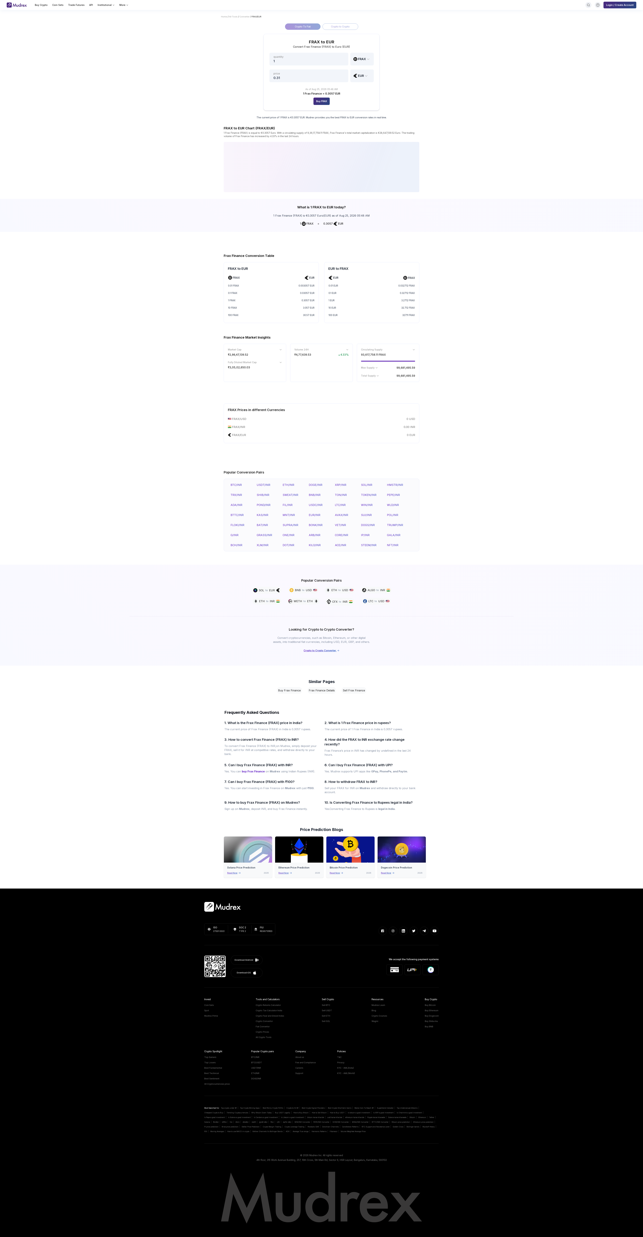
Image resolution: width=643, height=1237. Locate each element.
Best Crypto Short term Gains (339, 1108)
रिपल (272, 1122)
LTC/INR (340, 505)
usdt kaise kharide (334, 1117)
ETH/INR (288, 485)
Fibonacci (333, 1131)
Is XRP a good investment (383, 1113)
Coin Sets (57, 5)
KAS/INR (262, 515)
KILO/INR (315, 545)
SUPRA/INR (290, 525)
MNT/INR (289, 515)
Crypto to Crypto (340, 26)
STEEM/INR (368, 545)
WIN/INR (367, 505)
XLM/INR (262, 545)
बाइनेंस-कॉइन (287, 1122)
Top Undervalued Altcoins (407, 1108)
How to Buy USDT (337, 1113)
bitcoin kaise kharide (315, 1117)
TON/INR (341, 495)
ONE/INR (288, 535)
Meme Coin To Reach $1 (364, 1108)
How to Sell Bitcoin (319, 1113)
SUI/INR (366, 515)
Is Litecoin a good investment (292, 1117)
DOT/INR (288, 545)
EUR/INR (314, 515)
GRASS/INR (264, 535)
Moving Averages (217, 1131)
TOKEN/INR (368, 495)
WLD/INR (393, 505)
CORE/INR (341, 535)
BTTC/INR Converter (380, 1122)
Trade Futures (76, 5)
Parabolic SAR (313, 1127)
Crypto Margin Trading (272, 1127)
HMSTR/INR (395, 485)
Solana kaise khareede (397, 1117)
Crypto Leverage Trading (294, 1127)
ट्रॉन (278, 1122)
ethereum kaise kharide (354, 1117)
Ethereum (422, 1117)
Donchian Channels (330, 1127)
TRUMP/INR (395, 525)
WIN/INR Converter (302, 1122)
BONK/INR (316, 525)
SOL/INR (366, 485)
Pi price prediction (211, 1127)
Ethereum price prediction (423, 1122)
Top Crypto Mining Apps (250, 1108)
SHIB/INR (263, 495)
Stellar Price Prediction (251, 1127)
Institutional (105, 5)
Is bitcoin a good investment (359, 1113)
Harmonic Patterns (319, 1131)
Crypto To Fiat (303, 26)
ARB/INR (314, 535)
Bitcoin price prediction (401, 1122)
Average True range (300, 1131)
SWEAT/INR (290, 495)
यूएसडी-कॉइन (263, 1122)
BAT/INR (262, 525)
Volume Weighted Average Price (353, 1131)
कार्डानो (254, 1122)
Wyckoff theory (428, 1127)
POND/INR (263, 505)
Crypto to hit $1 (292, 1108)
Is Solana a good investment (239, 1117)
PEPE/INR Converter (321, 1122)
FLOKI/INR (237, 525)
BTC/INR (236, 485)
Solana (207, 1122)
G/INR (234, 535)
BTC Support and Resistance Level (375, 1127)
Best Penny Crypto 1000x (273, 1108)
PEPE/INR (393, 495)
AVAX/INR (341, 515)
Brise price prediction (230, 1127)
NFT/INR (392, 545)
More (122, 5)
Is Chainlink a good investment (409, 1113)
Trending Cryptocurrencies (237, 1113)
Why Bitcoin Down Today (261, 1113)
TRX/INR (236, 495)
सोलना (237, 1122)
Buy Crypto (41, 5)
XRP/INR (340, 485)
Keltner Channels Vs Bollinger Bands (268, 1131)
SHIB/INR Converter (341, 1122)
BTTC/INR (237, 515)
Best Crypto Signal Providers (313, 1108)
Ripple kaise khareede (376, 1117)
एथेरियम (224, 1122)
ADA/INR (236, 505)
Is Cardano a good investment (266, 1117)
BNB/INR (314, 495)
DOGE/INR (315, 485)
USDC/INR (316, 505)
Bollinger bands (413, 1127)
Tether (431, 1117)
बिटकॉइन (216, 1122)
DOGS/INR (368, 525)
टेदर (231, 1122)
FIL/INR (288, 505)
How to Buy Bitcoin (301, 1113)
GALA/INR (393, 535)
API (91, 5)
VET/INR (340, 525)
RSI (205, 1131)
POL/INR (392, 515)
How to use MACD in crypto (238, 1131)
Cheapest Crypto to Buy (213, 1113)
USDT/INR (263, 485)
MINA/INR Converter (360, 1122)
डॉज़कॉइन (245, 1122)
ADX (288, 1131)
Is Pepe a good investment (214, 1117)
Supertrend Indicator (385, 1108)
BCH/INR (236, 545)
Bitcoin (412, 1117)
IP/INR (365, 535)
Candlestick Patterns (350, 1127)
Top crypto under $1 (229, 1108)
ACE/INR (340, 545)
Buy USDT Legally (282, 1113)
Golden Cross (398, 1127)
